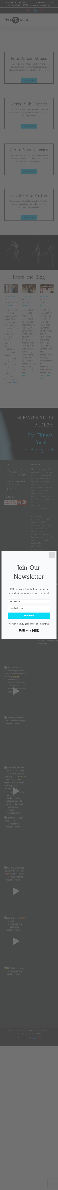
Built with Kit (29, 630)
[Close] (52, 555)
